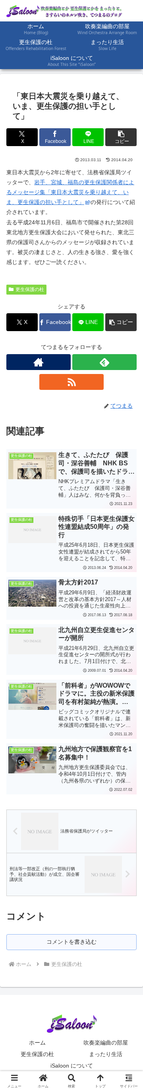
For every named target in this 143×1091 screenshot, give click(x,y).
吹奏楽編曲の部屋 (105, 1042)
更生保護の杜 (29, 289)
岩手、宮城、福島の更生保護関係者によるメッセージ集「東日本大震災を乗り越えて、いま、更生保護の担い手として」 (70, 192)
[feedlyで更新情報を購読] (104, 362)
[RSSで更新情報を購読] (71, 382)
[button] (121, 137)
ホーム (37, 1042)
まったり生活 (105, 1054)
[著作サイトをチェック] (38, 362)
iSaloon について (71, 1065)
